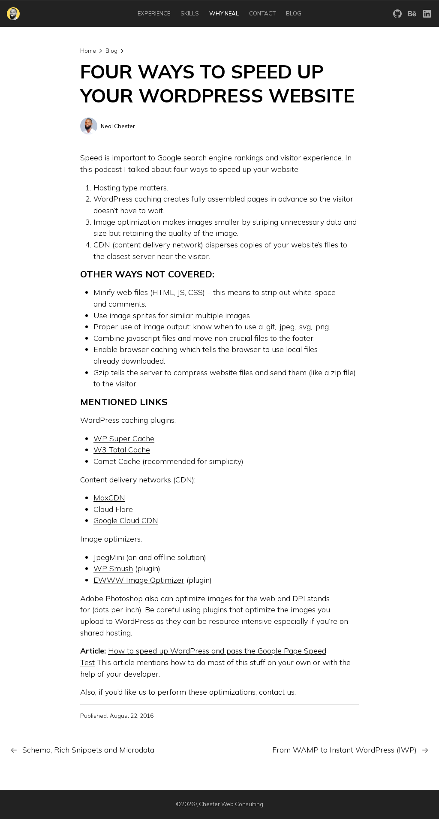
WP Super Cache (123, 438)
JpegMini (108, 557)
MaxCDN (109, 497)
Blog (111, 50)
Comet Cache (116, 461)
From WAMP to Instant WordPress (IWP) (344, 749)
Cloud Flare (113, 509)
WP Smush (113, 568)
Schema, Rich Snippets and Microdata (88, 749)
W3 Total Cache (121, 449)
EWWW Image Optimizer (138, 579)
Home (88, 50)
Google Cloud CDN (125, 520)
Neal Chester (118, 126)
